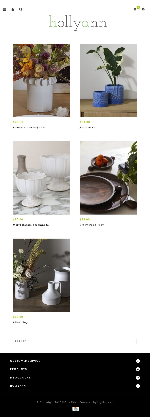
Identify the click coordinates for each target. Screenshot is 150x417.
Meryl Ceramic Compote (31, 225)
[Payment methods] (75, 408)
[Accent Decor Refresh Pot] (108, 80)
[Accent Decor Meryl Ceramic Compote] (41, 178)
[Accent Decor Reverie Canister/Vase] (41, 80)
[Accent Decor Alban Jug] (41, 275)
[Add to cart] (16, 134)
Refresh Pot (88, 127)
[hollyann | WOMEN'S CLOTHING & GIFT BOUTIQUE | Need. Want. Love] (78, 22)
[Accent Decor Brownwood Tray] (108, 178)
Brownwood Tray (92, 225)
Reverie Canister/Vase (29, 127)
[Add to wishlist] (25, 134)
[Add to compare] (33, 134)
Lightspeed (105, 402)
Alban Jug (20, 322)
